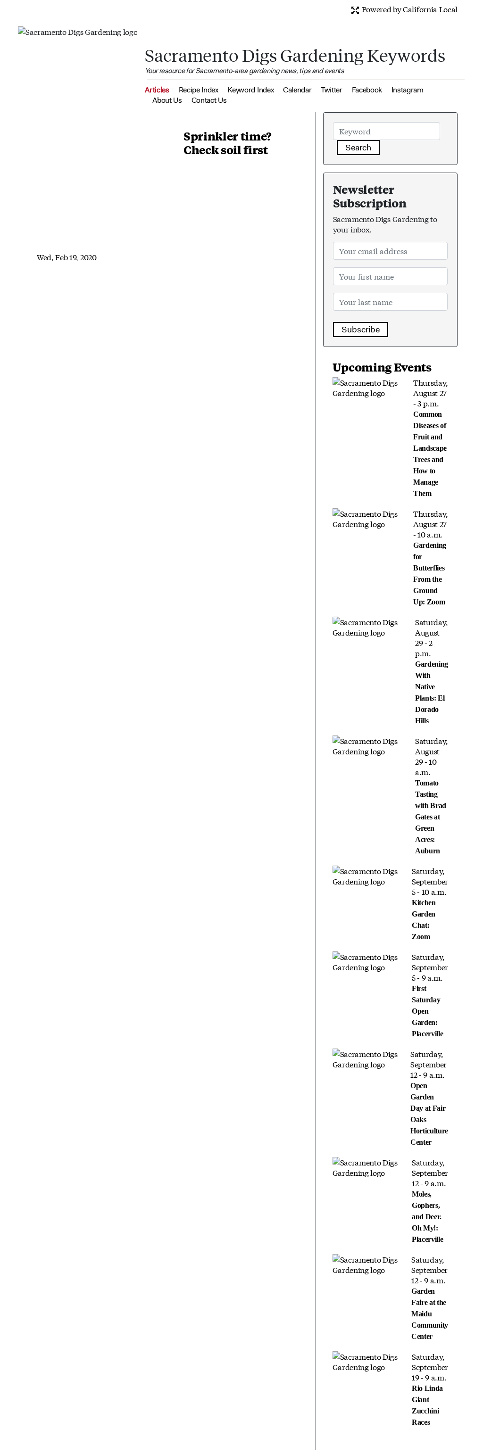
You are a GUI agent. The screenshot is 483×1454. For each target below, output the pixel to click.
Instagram (407, 90)
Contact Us (209, 100)
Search (358, 147)
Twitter (331, 90)
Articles (157, 90)
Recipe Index (198, 90)
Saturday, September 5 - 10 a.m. (430, 903)
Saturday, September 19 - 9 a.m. (430, 1388)
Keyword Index (250, 90)
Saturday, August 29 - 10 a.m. (431, 795)
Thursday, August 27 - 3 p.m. (430, 437)
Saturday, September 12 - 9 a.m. (429, 1097)
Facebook (367, 90)
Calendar (297, 90)
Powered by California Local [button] (409, 8)
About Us (167, 100)
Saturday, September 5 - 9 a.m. (430, 994)
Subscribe (360, 329)
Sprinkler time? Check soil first (227, 142)
